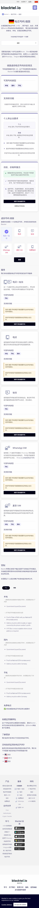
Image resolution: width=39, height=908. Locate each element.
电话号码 (13, 14)
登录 (18, 2)
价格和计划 (7, 835)
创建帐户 (24, 2)
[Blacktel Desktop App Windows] (19, 841)
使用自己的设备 (32, 795)
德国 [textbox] (18, 43)
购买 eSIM (7, 795)
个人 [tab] (6, 588)
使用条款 (33, 887)
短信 (20, 795)
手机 (19, 85)
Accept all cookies (20, 904)
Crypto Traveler (7, 816)
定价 (7, 798)
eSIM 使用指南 (7, 826)
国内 (13, 85)
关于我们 (12, 887)
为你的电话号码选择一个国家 (19, 40)
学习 (5, 887)
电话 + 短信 (20, 789)
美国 (9, 755)
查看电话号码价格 (20, 206)
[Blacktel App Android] (19, 833)
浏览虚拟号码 (7, 789)
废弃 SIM (21, 807)
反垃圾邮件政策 (20, 890)
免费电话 (7, 801)
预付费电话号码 (32, 786)
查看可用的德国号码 (19, 201)
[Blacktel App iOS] (19, 837)
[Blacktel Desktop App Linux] (19, 849)
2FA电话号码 (32, 789)
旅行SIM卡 (32, 798)
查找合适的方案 (7, 786)
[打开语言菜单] (36, 2)
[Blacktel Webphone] (19, 829)
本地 (6, 85)
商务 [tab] (15, 588)
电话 (20, 792)
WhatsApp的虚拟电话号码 (25, 458)
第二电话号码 (7, 850)
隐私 (26, 887)
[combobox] (19, 43)
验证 (31, 792)
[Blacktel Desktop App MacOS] (19, 845)
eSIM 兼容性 (32, 801)
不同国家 (18, 738)
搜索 (19, 260)
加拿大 (9, 758)
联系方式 (20, 887)
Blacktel (6, 14)
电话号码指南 (7, 792)
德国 (20, 14)
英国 (9, 761)
